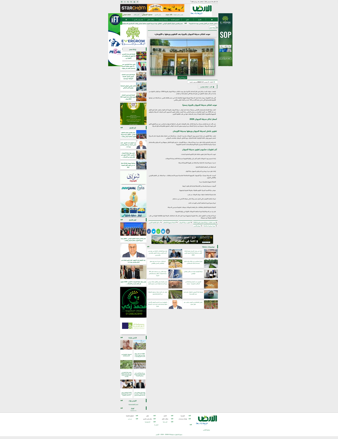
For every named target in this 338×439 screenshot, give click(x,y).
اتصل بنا (156, 424)
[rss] (131, 1)
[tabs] (121, 1)
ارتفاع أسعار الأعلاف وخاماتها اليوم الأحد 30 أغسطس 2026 (134, 23)
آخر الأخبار (132, 127)
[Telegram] (163, 231)
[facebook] (137, 1)
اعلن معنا (165, 422)
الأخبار (199, 19)
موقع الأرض (197, 225)
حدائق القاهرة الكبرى (154, 222)
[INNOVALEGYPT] (133, 201)
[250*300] (133, 36)
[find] (128, 1)
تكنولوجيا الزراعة (175, 19)
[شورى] (133, 177)
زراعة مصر (212, 27)
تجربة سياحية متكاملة (210, 225)
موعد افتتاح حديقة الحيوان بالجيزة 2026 (205, 222)
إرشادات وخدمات (163, 19)
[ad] (152, 8)
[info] (124, 1)
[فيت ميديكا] (115, 39)
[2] (225, 41)
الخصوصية (147, 422)
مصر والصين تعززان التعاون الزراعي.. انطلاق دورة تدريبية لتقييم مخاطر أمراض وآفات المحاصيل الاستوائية (187, 23)
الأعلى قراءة (133, 337)
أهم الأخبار (132, 219)
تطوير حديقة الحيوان (185, 222)
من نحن (130, 419)
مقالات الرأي (150, 19)
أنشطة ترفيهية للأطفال (169, 222)
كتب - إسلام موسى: (206, 86)
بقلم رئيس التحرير (138, 19)
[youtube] (134, 1)
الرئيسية (183, 416)
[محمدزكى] (133, 302)
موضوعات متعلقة (208, 246)
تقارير (187, 19)
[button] (122, 8)
